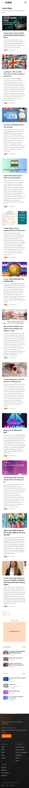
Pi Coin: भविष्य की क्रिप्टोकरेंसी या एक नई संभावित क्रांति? (14, 280)
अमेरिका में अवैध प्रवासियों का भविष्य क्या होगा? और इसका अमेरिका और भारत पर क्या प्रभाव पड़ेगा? (14, 533)
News (3, 749)
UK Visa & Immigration (21, 752)
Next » (5, 613)
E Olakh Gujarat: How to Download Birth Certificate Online (14, 229)
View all (24, 647)
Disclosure (4, 775)
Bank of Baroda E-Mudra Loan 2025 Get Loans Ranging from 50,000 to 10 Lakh (13, 328)
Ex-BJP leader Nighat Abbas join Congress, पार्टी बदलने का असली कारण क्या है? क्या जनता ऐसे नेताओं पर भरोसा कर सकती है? (14, 581)
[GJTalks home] (7, 2)
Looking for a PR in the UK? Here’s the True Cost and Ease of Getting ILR (14, 74)
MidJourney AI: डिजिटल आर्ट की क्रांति (13, 431)
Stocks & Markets (20, 747)
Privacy (3, 785)
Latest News (18, 755)
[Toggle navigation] (25, 2)
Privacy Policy (5, 773)
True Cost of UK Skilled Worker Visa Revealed (14, 126)
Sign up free (6, 736)
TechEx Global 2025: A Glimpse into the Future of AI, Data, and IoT (14, 480)
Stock (3, 755)
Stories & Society (19, 749)
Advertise (3, 770)
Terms (7, 785)
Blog (2, 752)
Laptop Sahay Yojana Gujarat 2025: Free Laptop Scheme (13, 177)
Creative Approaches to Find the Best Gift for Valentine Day (14, 380)
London (17, 760)
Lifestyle (17, 758)
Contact (3, 758)
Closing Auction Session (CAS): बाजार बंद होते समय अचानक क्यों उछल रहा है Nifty (14, 35)
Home (3, 747)
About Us (3, 767)
